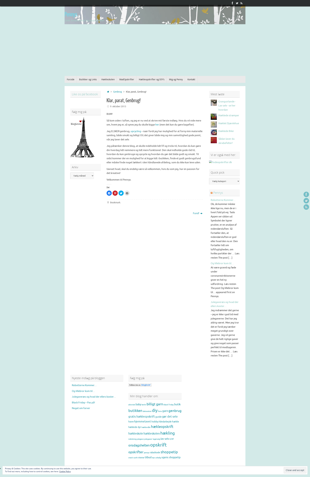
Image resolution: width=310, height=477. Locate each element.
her (157, 124)
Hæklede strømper (228, 115)
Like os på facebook (85, 94)
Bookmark (115, 202)
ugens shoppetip (171, 457)
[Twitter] (237, 3)
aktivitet (131, 405)
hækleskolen (152, 434)
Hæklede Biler (226, 131)
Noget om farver (81, 408)
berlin (144, 405)
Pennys (71, 14)
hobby (154, 421)
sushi (135, 457)
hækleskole (135, 433)
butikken (135, 411)
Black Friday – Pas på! (83, 402)
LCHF (172, 439)
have (131, 421)
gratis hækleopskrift (141, 417)
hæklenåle (145, 427)
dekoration (147, 411)
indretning (132, 439)
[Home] (108, 91)
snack (130, 458)
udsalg (158, 457)
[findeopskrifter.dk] (220, 162)
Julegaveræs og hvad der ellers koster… (94, 396)
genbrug (175, 411)
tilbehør (141, 458)
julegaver (148, 439)
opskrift (158, 445)
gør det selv (170, 416)
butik (177, 404)
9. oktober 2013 (118, 106)
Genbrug (117, 91)
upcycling (136, 131)
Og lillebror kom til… (222, 263)
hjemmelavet (142, 421)
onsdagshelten (139, 445)
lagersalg (156, 439)
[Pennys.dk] (232, 3)
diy (155, 410)
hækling (167, 433)
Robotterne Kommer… (223, 200)
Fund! (196, 213)
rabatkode (155, 452)
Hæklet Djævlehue (228, 123)
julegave (140, 439)
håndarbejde (165, 421)
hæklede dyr (134, 427)
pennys (146, 453)
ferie (160, 411)
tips (153, 458)
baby (138, 404)
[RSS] (241, 3)
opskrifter (135, 452)
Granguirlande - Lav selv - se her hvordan (227, 105)
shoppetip (169, 452)
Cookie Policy (65, 471)
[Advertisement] (155, 51)
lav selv (165, 439)
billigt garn (155, 404)
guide (158, 416)
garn (165, 411)
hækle (175, 421)
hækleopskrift (162, 427)
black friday (169, 404)
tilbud (148, 457)
